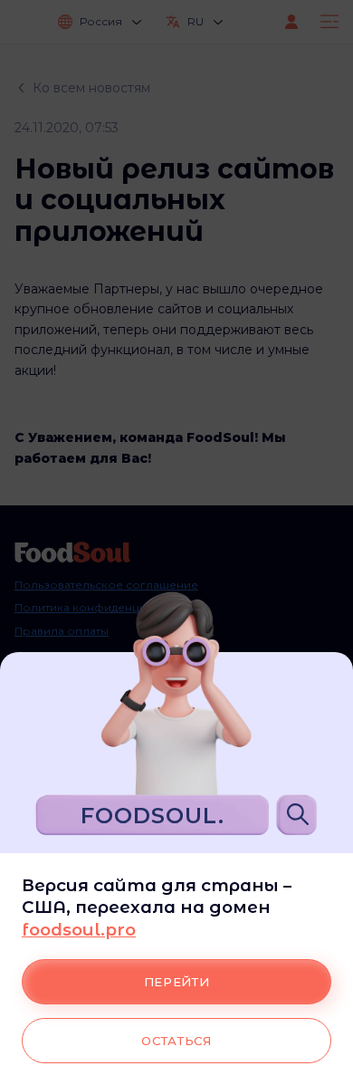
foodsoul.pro (79, 929)
